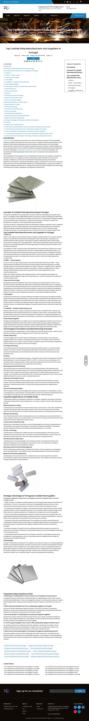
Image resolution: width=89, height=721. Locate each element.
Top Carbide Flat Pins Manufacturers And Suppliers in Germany (21, 674)
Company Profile (27, 706)
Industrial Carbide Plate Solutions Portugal (16, 656)
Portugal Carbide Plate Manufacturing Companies (45, 656)
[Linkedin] (67, 2)
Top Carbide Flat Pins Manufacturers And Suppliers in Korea (62, 670)
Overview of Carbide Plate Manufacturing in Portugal (19, 68)
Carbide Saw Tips (8, 709)
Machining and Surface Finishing (14, 95)
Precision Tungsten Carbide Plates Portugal (16, 654)
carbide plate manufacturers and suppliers (29, 150)
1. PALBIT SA (8, 73)
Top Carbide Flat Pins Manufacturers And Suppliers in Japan (21, 672)
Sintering (7, 93)
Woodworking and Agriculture (13, 113)
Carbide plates (7, 140)
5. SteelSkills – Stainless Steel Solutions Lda (17, 82)
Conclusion (7, 122)
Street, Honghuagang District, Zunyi (58, 708)
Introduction (7, 66)
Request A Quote (79, 15)
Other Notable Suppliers (11, 84)
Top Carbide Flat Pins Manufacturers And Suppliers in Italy (61, 672)
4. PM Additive (9, 80)
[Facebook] (65, 2)
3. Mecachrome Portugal (12, 77)
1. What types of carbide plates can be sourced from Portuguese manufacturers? (28, 127)
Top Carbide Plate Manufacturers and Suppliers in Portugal (21, 71)
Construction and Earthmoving (13, 109)
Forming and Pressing (11, 91)
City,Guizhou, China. (53, 710)
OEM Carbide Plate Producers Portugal (41, 648)
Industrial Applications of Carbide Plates (15, 102)
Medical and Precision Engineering (14, 118)
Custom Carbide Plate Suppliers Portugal (44, 651)
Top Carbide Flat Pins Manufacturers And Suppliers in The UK (62, 668)
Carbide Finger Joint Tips (10, 706)
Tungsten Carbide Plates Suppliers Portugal (40, 646)
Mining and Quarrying (11, 106)
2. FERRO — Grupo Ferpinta (12, 75)
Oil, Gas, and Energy (10, 111)
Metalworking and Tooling (12, 104)
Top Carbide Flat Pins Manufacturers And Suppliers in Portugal (62, 674)
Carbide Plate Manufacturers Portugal (15, 646)
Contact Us (40, 709)
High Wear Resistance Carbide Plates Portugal (17, 651)
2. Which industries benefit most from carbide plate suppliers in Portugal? (25, 129)
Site (51, 55)
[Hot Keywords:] (77, 2)
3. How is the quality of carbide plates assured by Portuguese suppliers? (25, 131)
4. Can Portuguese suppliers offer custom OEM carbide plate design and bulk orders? (29, 133)
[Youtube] (70, 2)
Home (38, 706)
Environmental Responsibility (13, 100)
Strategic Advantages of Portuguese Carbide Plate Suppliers (21, 120)
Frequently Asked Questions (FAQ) (14, 124)
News (23, 713)
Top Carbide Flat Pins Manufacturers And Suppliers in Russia (62, 667)
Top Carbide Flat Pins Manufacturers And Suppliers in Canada (21, 667)
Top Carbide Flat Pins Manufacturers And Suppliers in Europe (21, 670)
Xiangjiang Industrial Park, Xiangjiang (58, 706)
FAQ (23, 709)
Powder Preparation (10, 89)
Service (24, 711)
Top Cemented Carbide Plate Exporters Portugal (44, 654)
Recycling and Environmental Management (17, 115)
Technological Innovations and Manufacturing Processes (20, 86)
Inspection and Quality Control (13, 97)
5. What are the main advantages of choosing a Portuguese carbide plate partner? (28, 136)
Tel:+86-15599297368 (54, 714)
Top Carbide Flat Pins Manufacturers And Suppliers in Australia (21, 668)
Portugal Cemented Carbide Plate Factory (16, 648)
